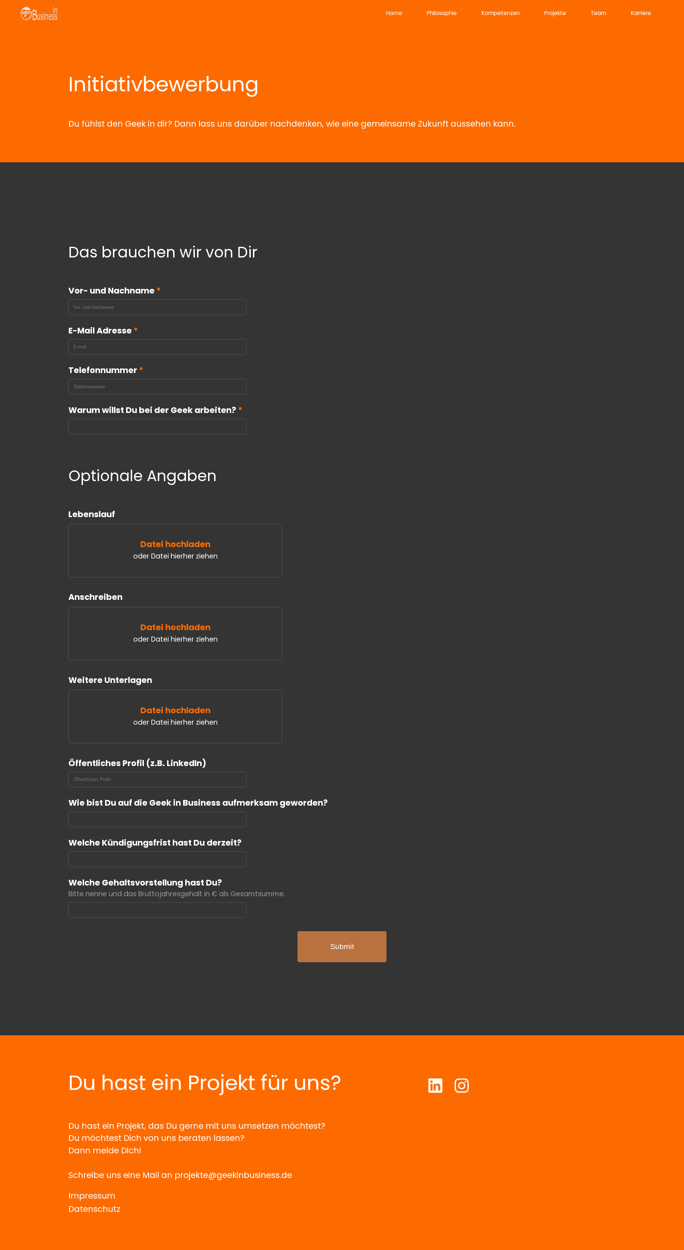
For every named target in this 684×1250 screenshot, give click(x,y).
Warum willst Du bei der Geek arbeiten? (155, 410)
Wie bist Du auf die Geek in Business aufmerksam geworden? (198, 802)
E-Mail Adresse (103, 330)
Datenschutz (94, 1209)
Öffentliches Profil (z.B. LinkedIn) (137, 763)
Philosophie (442, 13)
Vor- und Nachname (114, 290)
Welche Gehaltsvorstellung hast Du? (145, 882)
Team (598, 13)
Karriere (641, 13)
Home (394, 13)
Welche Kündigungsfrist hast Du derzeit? (155, 842)
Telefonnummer (105, 370)
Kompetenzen (501, 13)
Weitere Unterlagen (110, 680)
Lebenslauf (91, 514)
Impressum (91, 1195)
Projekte (555, 13)
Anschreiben (95, 597)
